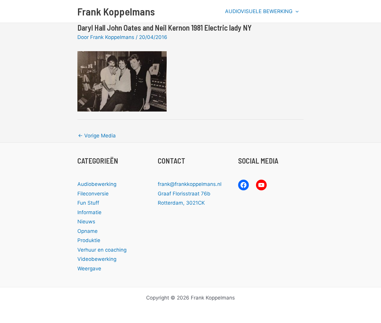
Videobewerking (96, 259)
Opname (87, 231)
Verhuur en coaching (102, 250)
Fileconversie (93, 194)
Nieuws (86, 222)
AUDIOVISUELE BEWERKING (259, 11)
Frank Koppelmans (116, 11)
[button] (296, 11)
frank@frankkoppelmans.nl (189, 184)
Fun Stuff (88, 203)
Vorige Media (97, 136)
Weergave (89, 269)
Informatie (89, 212)
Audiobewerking (96, 184)
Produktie (88, 240)
